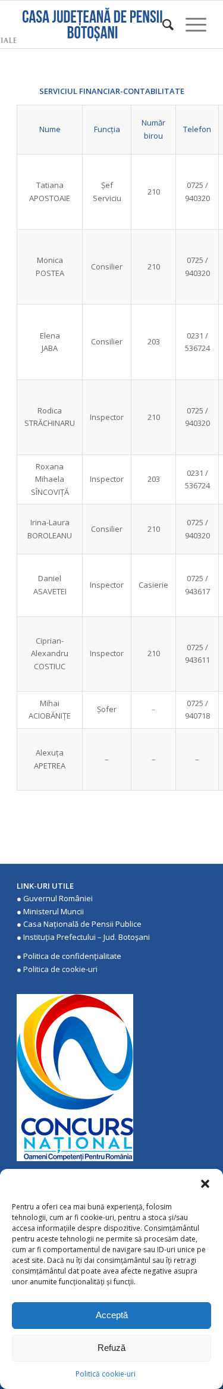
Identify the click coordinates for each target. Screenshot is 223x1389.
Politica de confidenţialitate (72, 956)
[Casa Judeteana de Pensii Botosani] (92, 24)
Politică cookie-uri (106, 1374)
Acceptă (112, 1315)
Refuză (111, 1348)
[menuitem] (162, 24)
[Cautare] (162, 24)
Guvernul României (58, 898)
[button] (205, 1184)
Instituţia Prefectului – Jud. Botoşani (86, 937)
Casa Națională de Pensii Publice (82, 923)
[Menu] (190, 24)
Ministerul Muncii (53, 911)
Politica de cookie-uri (60, 969)
